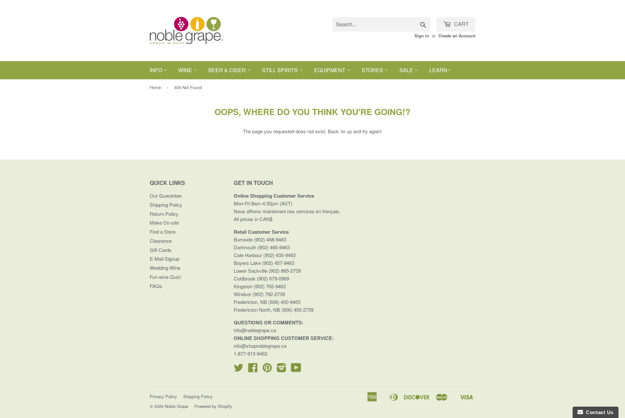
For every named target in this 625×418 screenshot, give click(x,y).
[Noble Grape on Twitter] (238, 369)
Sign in (421, 36)
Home (155, 87)
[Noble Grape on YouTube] (296, 369)
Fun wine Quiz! (165, 276)
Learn (438, 70)
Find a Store (162, 231)
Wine (185, 70)
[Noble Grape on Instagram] (281, 369)
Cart (461, 24)
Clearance (161, 240)
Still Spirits (280, 70)
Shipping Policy (166, 204)
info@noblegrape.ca (255, 330)
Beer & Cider (227, 70)
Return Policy (164, 213)
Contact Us (598, 412)
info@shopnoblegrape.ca (260, 345)
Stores (373, 70)
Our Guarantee (166, 195)
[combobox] (381, 24)
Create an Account (456, 36)
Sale (406, 70)
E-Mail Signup (164, 258)
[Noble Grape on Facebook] (253, 369)
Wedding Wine (165, 267)
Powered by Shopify (213, 406)
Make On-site (164, 222)
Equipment (330, 70)
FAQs (156, 285)
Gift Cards (161, 249)
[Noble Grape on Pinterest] (267, 369)
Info (156, 70)
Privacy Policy (163, 396)
